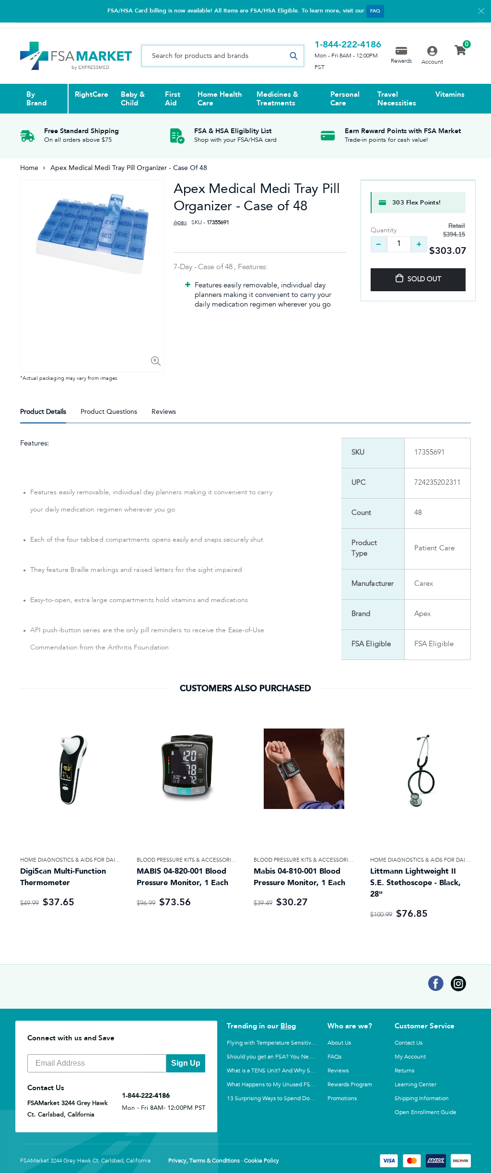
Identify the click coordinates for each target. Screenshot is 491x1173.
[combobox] (222, 56)
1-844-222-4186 (348, 44)
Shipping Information (422, 1098)
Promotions (342, 1098)
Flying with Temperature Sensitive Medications (287, 1043)
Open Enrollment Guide (425, 1112)
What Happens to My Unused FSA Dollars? (281, 1084)
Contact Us (408, 1043)
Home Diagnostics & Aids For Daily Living (80, 860)
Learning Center (415, 1084)
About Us (339, 1043)
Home (29, 168)
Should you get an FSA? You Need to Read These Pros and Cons (309, 1056)
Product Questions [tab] (109, 412)
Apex (180, 223)
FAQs (334, 1056)
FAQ (375, 11)
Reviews (338, 1070)
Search (294, 56)
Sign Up (185, 1063)
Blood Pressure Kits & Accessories (187, 860)
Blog (288, 1026)
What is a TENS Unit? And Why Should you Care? (289, 1070)
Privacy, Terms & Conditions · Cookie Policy (223, 1161)
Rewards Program (349, 1084)
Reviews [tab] (164, 412)
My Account (410, 1056)
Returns (404, 1070)
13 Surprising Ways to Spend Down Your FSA (284, 1098)
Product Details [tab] (43, 412)
